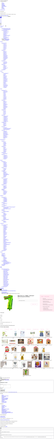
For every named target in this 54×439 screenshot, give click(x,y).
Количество (4, 90)
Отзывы (3, 7)
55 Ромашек (5, 201)
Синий (4, 144)
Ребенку (4, 186)
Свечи (4, 259)
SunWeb (6, 426)
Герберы (4, 77)
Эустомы (5, 87)
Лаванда (4, 233)
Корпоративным (4, 6)
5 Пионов (5, 163)
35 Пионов (5, 166)
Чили (4, 194)
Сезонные (5, 180)
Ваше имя (1, 384)
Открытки (5, 258)
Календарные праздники (6, 28)
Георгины (5, 76)
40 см (4, 111)
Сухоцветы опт (4, 286)
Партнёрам (3, 405)
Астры (4, 74)
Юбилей (5, 34)
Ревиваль (5, 135)
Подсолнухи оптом (6, 279)
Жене (4, 68)
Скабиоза (4, 243)
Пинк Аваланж (5, 134)
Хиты (3, 254)
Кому (3, 64)
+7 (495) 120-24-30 (6, 39)
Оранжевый (5, 56)
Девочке (4, 188)
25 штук (5, 45)
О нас (2, 2)
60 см (4, 113)
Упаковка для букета (4, 399)
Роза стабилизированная (7, 242)
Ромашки (1, 195)
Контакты (3, 8)
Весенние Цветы (4, 402)
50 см (4, 112)
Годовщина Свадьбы (6, 35)
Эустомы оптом (5, 285)
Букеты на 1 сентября (5, 398)
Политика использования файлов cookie (7, 412)
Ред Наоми (5, 136)
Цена (3, 154)
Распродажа (2, 288)
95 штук (4, 49)
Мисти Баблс (5, 133)
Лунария (4, 237)
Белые (4, 102)
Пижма (4, 240)
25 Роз (4, 94)
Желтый (5, 54)
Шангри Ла (5, 137)
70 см (4, 114)
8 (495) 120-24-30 (2, 9)
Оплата (3, 406)
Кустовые (5, 127)
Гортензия (5, 229)
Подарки (3, 397)
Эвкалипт (5, 86)
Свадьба (5, 32)
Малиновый (5, 57)
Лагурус (5, 234)
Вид (3, 60)
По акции (3, 69)
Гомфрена (5, 228)
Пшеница (5, 241)
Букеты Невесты (2, 139)
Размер (3, 109)
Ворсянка (4, 225)
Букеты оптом (5, 270)
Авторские (5, 61)
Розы (1, 88)
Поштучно (5, 162)
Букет (4, 216)
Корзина (4, 171)
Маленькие (5, 203)
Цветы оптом (5, 282)
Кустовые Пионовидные (7, 128)
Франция (5, 192)
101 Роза (4, 97)
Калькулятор (3, 264)
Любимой (5, 187)
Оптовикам (3, 5)
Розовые (5, 103)
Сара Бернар (5, 178)
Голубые (4, 169)
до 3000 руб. (5, 118)
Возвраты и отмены (4, 410)
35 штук (5, 46)
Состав (3, 210)
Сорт (3, 130)
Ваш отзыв (1, 387)
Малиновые (5, 104)
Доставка (3, 3)
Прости (4, 36)
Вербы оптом (5, 271)
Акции (3, 189)
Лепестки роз (5, 91)
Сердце (4, 125)
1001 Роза (5, 99)
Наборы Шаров (6, 263)
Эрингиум (5, 249)
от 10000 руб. (5, 121)
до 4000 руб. (5, 119)
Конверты (5, 260)
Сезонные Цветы (4, 401)
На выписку (5, 33)
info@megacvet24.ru (6, 38)
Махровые (5, 179)
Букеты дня (5, 62)
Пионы (4, 147)
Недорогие (5, 182)
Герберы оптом (5, 273)
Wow (4, 138)
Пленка (4, 176)
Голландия (5, 191)
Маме (4, 65)
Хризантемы (5, 85)
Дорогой (5, 158)
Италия (4, 193)
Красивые (5, 181)
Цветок (3, 146)
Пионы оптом (5, 278)
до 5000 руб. (5, 120)
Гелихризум (5, 226)
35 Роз (4, 95)
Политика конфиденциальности (6, 411)
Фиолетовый (5, 55)
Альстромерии (5, 73)
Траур (1, 266)
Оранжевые (5, 106)
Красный (4, 145)
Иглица (4, 230)
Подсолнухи (5, 84)
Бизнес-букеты (4, 396)
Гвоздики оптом (5, 272)
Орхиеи (4, 151)
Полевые (5, 63)
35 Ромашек (5, 200)
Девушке (5, 185)
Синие (4, 170)
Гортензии (5, 80)
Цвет (3, 50)
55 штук (5, 48)
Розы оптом (5, 280)
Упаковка (3, 122)
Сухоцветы (1, 223)
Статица (4, 245)
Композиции (5, 173)
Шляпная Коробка (6, 174)
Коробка (4, 172)
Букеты (1, 41)
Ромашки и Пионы (6, 211)
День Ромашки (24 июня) (7, 208)
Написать (7, 40)
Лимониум (5, 236)
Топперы (5, 257)
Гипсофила (5, 78)
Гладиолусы (5, 79)
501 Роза (4, 98)
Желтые (4, 105)
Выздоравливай (6, 37)
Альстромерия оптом (6, 269)
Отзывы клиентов (4, 413)
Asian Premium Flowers (12, 290)
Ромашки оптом (5, 281)
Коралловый (5, 58)
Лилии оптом (5, 277)
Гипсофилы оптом (6, 274)
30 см (4, 110)
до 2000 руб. (5, 117)
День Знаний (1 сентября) (6, 29)
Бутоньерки (5, 153)
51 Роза (4, 96)
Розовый (5, 53)
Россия (4, 190)
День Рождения (5, 207)
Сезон (3, 204)
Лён (4, 235)
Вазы (4, 256)
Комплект (3, 152)
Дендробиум (5, 81)
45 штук (4, 47)
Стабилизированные (6, 129)
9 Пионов (5, 164)
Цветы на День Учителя (5, 395)
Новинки (4, 255)
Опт (0, 267)
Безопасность (3, 409)
